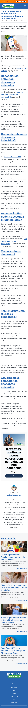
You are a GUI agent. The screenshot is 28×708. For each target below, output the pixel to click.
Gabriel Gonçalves (9, 20)
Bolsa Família (14, 696)
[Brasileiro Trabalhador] (8, 6)
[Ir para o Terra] (5, 1)
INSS (14, 690)
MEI (14, 699)
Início (14, 681)
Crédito (14, 693)
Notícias (14, 684)
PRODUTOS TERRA (21, 1)
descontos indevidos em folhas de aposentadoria (12, 94)
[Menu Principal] (25, 6)
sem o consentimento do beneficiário (14, 241)
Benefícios (14, 687)
